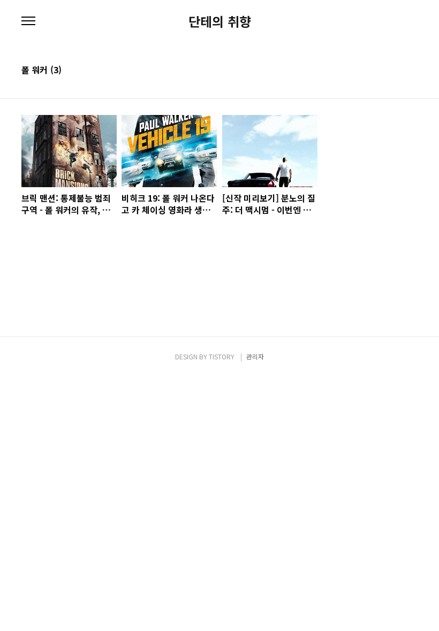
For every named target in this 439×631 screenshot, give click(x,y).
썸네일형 (396, 70)
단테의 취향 (219, 21)
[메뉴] (28, 21)
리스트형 (411, 70)
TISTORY (221, 356)
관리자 (255, 356)
